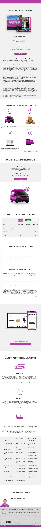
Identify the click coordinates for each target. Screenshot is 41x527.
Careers (2, 513)
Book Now (20, 53)
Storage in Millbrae (20, 443)
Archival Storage (20, 512)
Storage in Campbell (20, 471)
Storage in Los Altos (32, 458)
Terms (2, 512)
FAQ (25, 509)
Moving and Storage (35, 512)
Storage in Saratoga (20, 468)
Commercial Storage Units (16, 509)
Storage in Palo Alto (20, 458)
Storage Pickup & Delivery (30, 509)
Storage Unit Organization (28, 512)
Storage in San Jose (20, 465)
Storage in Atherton (32, 455)
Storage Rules (37, 509)
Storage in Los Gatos (33, 468)
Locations (22, 509)
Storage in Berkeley (20, 480)
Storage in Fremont (8, 476)
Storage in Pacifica (8, 443)
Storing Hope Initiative (8, 512)
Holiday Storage (15, 512)
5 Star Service (19, 398)
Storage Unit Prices (20, 179)
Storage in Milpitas (32, 465)
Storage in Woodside (33, 452)
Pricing (32, 1)
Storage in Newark (20, 476)
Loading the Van (19, 373)
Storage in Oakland (8, 480)
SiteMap (4, 513)
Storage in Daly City (20, 438)
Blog (3, 512)
